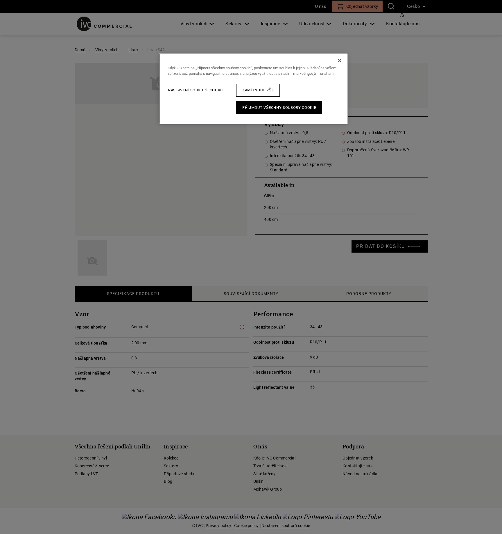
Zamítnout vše (258, 90)
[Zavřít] (339, 60)
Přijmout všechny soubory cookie (279, 107)
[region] (253, 89)
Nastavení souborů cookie (196, 90)
